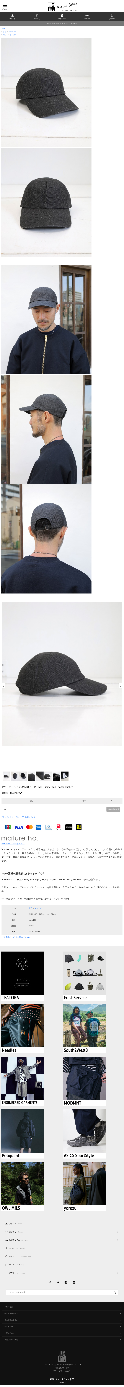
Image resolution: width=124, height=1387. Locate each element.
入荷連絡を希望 (113, 809)
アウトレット (17, 1273)
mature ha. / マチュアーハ (13, 844)
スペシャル (17, 1248)
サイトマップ (10, 1326)
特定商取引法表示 (11, 1313)
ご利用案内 (9, 1307)
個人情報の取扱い (11, 1320)
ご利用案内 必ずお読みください (16, 937)
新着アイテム (18, 1240)
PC (73, 1379)
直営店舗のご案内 (11, 1339)
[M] (4, 32)
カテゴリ (16, 1232)
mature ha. (12, 32)
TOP (3, 29)
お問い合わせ (30, 817)
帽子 (5, 35)
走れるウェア (20, 1256)
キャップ (13, 35)
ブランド (15, 1224)
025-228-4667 (64, 1371)
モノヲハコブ (16, 1265)
